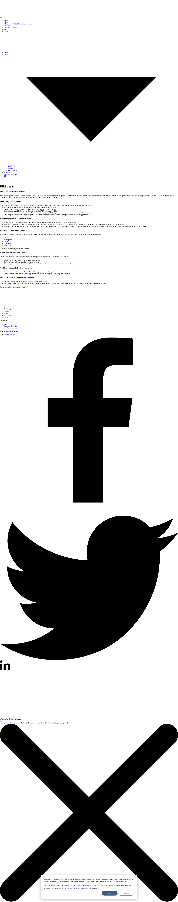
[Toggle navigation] (1, 17)
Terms (7, 723)
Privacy (2, 723)
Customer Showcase (10, 27)
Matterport (7, 240)
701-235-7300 (10, 335)
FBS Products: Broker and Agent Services (25, 274)
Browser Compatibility (17, 723)
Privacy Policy (122, 881)
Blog (5, 29)
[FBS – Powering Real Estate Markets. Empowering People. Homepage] (89, 8)
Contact (6, 31)
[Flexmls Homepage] (31, 685)
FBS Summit (27, 24)
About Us (7, 24)
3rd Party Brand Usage (11, 328)
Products (7, 26)
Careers (20, 24)
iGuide (6, 238)
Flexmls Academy (18, 272)
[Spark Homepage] (31, 701)
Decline (126, 893)
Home (6, 20)
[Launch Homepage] (0, 721)
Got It (110, 893)
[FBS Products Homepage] (15, 717)
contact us (22, 287)
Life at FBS (14, 24)
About (6, 22)
